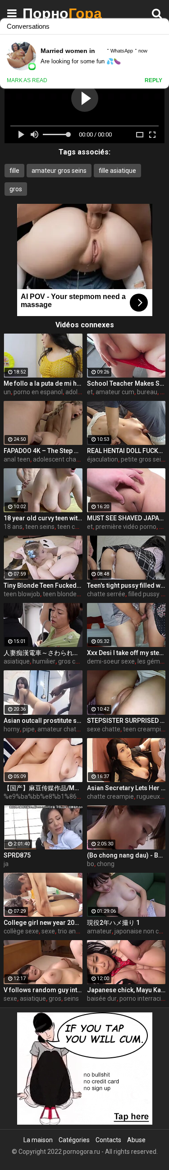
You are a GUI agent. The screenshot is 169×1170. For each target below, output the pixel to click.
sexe (48, 931)
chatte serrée (106, 594)
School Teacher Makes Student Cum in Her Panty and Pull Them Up (126, 383)
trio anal (69, 931)
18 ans (13, 526)
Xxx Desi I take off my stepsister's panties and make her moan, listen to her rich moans (126, 652)
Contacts (108, 1140)
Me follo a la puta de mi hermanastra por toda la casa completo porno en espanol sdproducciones (43, 383)
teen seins (40, 526)
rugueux (148, 796)
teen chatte (73, 526)
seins (71, 998)
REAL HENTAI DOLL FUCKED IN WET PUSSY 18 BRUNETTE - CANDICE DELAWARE (126, 450)
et (90, 392)
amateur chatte (59, 729)
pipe (29, 729)
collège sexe (21, 931)
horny (12, 729)
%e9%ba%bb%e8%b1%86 (40, 796)
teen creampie (143, 729)
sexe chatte (103, 729)
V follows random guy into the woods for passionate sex (43, 990)
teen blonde (60, 594)
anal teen (17, 459)
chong (105, 863)
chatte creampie (110, 796)
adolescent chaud (58, 459)
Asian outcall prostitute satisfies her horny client (43, 720)
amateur (99, 931)
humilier (43, 661)
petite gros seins (144, 459)
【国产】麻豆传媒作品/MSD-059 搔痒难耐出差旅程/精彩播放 (43, 788)
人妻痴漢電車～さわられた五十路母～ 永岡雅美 (43, 652)
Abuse (136, 1140)
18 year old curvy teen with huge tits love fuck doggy (43, 518)
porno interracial (142, 998)
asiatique (17, 661)
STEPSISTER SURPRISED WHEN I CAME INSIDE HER (126, 720)
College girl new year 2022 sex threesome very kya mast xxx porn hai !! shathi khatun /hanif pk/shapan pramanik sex (43, 922)
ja (6, 863)
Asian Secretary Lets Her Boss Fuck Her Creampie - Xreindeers (126, 788)
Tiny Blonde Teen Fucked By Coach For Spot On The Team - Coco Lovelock (43, 585)
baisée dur (102, 998)
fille (14, 170)
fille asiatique (117, 170)
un (7, 392)
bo (90, 863)
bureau (147, 392)
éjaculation (102, 459)
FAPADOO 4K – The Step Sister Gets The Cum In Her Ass (43, 450)
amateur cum (115, 392)
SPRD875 (17, 855)
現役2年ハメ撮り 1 (113, 922)
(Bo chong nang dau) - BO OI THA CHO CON (126, 855)
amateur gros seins (59, 170)
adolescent (81, 392)
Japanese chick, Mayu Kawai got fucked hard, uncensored (126, 990)
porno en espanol (38, 392)
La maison (38, 1140)
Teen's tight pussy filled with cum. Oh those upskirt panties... (126, 585)
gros (15, 189)
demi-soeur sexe (111, 661)
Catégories (74, 1140)
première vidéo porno (126, 526)
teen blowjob (22, 594)
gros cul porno (78, 661)
